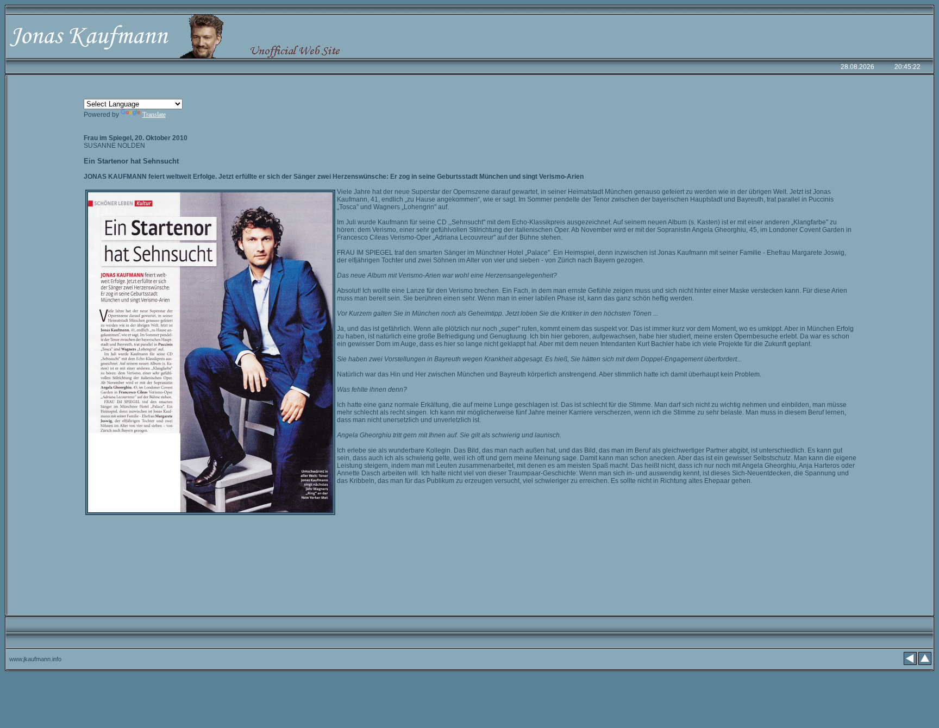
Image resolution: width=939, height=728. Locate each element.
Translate (154, 114)
